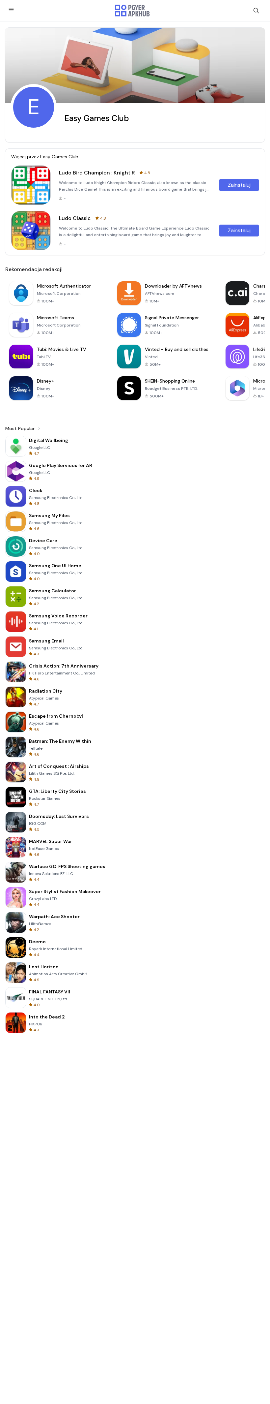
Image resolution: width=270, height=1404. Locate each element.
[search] (256, 10)
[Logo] (132, 10)
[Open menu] (11, 9)
